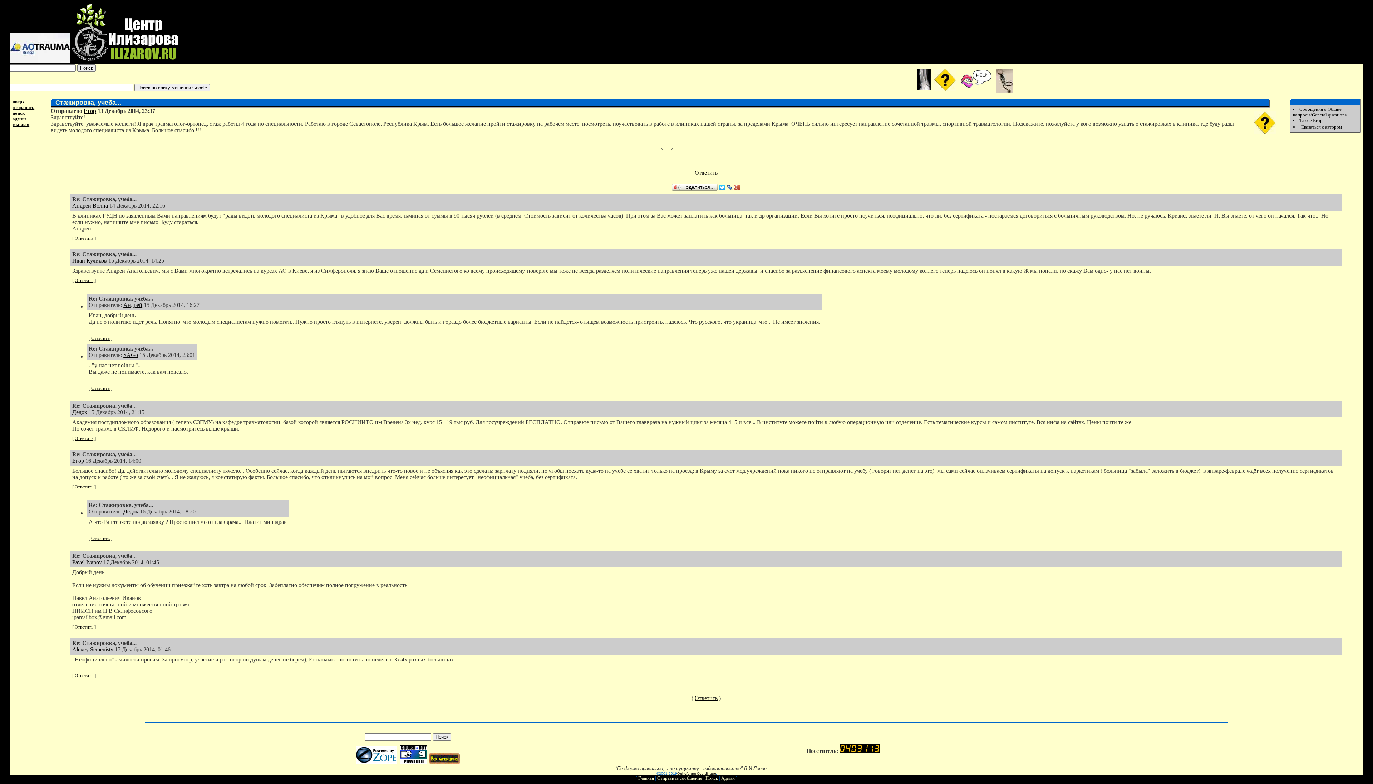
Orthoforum (686, 773)
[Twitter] (722, 187)
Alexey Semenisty (92, 649)
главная (21, 124)
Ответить (706, 173)
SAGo (130, 355)
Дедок (79, 412)
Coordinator (706, 773)
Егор (90, 111)
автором (1333, 127)
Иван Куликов (89, 261)
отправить (23, 107)
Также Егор (1311, 120)
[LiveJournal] (730, 187)
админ (19, 118)
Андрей (132, 305)
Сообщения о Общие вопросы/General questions (1320, 112)
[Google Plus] (737, 187)
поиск (19, 113)
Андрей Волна (90, 206)
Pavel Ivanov (87, 562)
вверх (19, 101)
